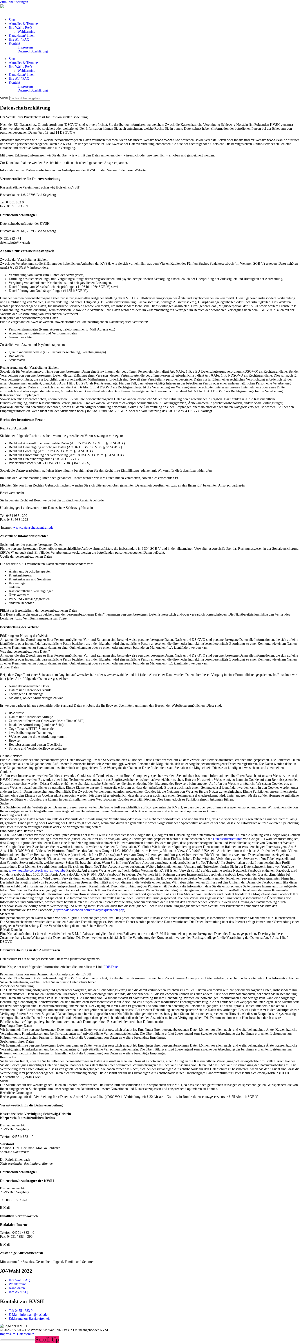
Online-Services (11, 756)
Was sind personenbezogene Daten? (25, 651)
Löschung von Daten (14, 815)
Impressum (25, 47)
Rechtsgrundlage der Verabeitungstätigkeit (29, 367)
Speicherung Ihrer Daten (17, 1041)
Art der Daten (9, 667)
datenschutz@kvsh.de (26, 1207)
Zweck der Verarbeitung (17, 986)
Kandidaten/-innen (21, 35)
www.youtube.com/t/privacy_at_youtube (37, 870)
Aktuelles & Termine (23, 23)
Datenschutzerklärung (33, 51)
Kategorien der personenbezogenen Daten (29, 318)
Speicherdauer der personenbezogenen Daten (31, 544)
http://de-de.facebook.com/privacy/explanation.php (89, 910)
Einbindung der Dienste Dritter (21, 831)
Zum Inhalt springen (14, 2)
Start (12, 20)
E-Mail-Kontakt (11, 930)
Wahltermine (26, 31)
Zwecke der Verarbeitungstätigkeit (23, 259)
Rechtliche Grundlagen (16, 1093)
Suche (4, 98)
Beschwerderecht (12, 493)
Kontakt (14, 43)
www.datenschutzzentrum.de (33, 527)
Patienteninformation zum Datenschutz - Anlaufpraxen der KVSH (45, 974)
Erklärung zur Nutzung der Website (24, 635)
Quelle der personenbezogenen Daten (26, 556)
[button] (150, 260)
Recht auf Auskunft (13, 428)
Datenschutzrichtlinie (227, 839)
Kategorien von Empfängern (20, 395)
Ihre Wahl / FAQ (20, 27)
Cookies (5, 772)
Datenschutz (25, 1334)
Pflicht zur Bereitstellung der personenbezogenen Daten (38, 610)
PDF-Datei (111, 967)
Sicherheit (7, 914)
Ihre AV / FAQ (19, 39)
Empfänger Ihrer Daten (16, 1025)
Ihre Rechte (8, 1057)
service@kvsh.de (23, 1244)
